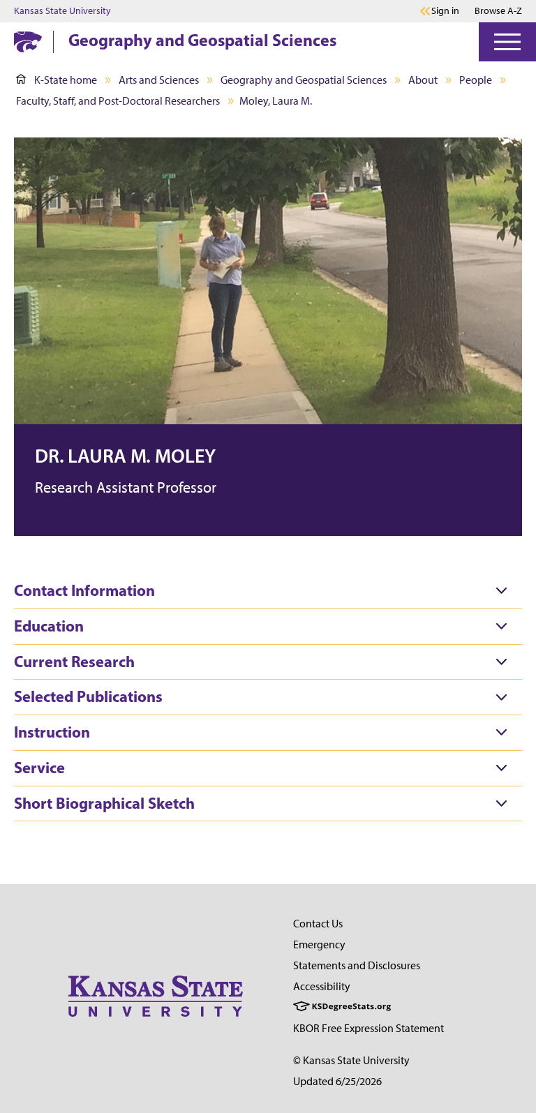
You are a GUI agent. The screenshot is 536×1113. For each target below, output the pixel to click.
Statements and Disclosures (356, 965)
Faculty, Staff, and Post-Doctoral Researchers (118, 100)
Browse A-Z (498, 11)
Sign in (445, 11)
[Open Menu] (507, 41)
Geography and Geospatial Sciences (202, 39)
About (423, 80)
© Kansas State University (351, 1060)
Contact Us (318, 923)
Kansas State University (62, 11)
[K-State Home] (28, 41)
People (475, 80)
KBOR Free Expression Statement (368, 1028)
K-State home (65, 80)
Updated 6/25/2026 (337, 1081)
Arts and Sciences (159, 80)
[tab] (268, 591)
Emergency (319, 944)
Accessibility (321, 986)
